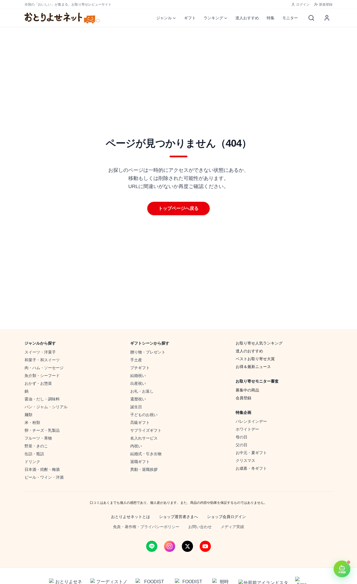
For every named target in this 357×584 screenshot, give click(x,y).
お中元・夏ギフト (251, 452)
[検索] (311, 17)
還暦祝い (138, 399)
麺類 (28, 414)
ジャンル (164, 18)
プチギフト (140, 367)
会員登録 (243, 398)
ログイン (303, 4)
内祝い (136, 446)
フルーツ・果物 (38, 438)
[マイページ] (326, 17)
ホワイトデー (247, 429)
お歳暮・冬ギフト (251, 468)
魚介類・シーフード (42, 375)
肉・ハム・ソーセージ (44, 367)
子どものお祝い (144, 414)
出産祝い (138, 383)
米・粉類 (32, 422)
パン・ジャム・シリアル (46, 407)
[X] (187, 546)
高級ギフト (140, 422)
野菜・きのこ (36, 446)
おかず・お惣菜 (38, 383)
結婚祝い (138, 375)
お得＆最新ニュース (253, 366)
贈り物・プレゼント (147, 352)
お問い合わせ (200, 526)
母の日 (241, 437)
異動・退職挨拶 (144, 469)
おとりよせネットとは (130, 516)
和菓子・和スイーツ (42, 360)
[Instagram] (169, 546)
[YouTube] (205, 546)
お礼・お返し (142, 391)
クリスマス (245, 460)
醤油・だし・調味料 (42, 399)
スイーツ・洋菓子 (40, 352)
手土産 (136, 360)
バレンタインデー (251, 421)
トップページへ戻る (178, 208)
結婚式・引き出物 (145, 454)
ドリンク (32, 461)
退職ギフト (140, 461)
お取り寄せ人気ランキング (259, 343)
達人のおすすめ (249, 351)
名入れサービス (144, 438)
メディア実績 (232, 526)
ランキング (213, 18)
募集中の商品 (247, 390)
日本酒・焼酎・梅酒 (42, 469)
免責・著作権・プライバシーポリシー (146, 526)
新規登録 (325, 4)
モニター (290, 18)
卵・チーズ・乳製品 (42, 430)
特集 (270, 18)
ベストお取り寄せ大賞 (255, 359)
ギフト (190, 18)
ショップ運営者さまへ (178, 516)
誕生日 (136, 407)
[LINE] (151, 546)
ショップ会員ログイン (226, 516)
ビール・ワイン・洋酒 (44, 477)
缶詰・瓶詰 (34, 454)
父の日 (241, 445)
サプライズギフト (145, 430)
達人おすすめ (247, 18)
